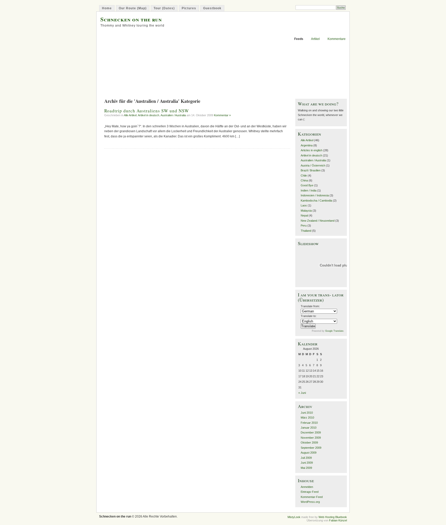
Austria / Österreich (313, 165)
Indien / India (308, 190)
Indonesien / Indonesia (315, 195)
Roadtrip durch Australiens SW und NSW (146, 111)
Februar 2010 (309, 422)
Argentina (307, 145)
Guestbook (212, 8)
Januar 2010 (308, 427)
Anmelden (307, 486)
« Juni (302, 392)
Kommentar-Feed (312, 496)
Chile (304, 175)
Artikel (315, 39)
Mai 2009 (306, 467)
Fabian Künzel (338, 520)
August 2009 (308, 452)
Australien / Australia (173, 115)
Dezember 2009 (311, 432)
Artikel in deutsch (148, 115)
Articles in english (311, 150)
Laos (304, 205)
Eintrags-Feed (309, 491)
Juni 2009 (307, 462)
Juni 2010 (307, 412)
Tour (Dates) (164, 8)
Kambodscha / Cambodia (316, 200)
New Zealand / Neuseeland (317, 220)
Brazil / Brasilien (311, 170)
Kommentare (337, 39)
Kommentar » (222, 115)
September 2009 (311, 447)
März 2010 (307, 417)
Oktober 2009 (309, 442)
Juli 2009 (306, 457)
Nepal (304, 215)
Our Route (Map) (133, 8)
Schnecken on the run (131, 19)
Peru (304, 225)
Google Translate (334, 331)
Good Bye (307, 185)
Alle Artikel (130, 115)
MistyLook (294, 517)
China (304, 180)
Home (107, 8)
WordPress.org (310, 501)
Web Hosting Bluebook (332, 517)
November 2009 (311, 437)
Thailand (306, 230)
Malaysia (306, 210)
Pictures (189, 8)
